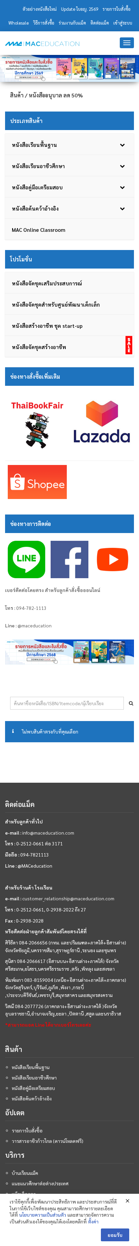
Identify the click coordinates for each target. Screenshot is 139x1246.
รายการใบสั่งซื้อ (117, 9)
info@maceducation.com (48, 833)
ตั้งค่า (93, 1221)
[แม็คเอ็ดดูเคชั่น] (42, 43)
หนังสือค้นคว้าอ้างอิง (32, 1098)
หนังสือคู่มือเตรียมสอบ (33, 1088)
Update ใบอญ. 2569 (79, 9)
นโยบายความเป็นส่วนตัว (42, 1215)
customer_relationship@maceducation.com (68, 898)
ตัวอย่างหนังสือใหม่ (40, 9)
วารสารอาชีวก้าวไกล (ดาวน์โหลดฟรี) (47, 1141)
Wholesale (18, 23)
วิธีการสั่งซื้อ (43, 23)
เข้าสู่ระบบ (122, 23)
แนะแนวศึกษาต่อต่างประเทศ (40, 1183)
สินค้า (17, 95)
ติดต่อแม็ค (99, 23)
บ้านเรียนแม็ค (25, 1173)
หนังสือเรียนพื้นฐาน (31, 1067)
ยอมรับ (115, 1235)
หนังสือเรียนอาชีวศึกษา (34, 1077)
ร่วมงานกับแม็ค (72, 23)
